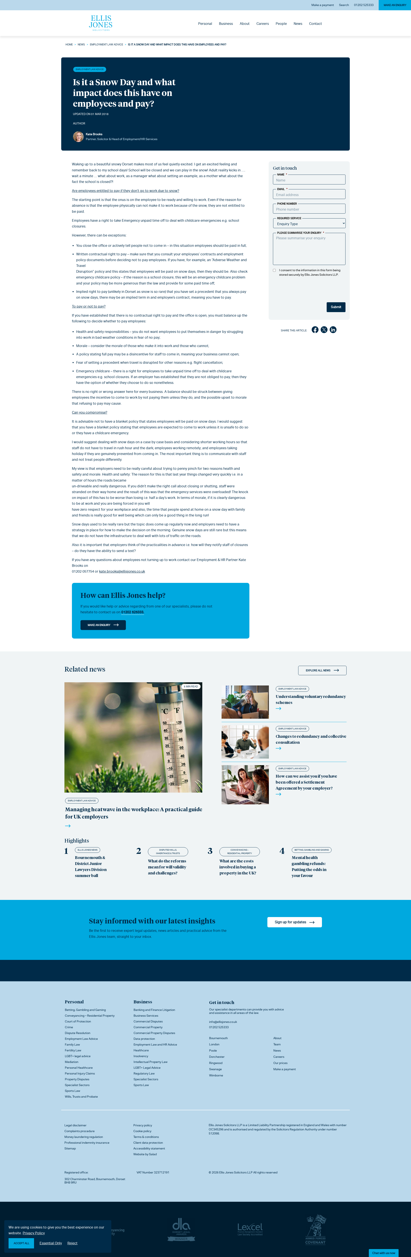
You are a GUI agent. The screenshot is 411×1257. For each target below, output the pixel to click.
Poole (213, 1050)
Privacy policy (142, 1125)
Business (226, 24)
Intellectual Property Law (150, 1062)
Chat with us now (383, 1253)
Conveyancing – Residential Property (90, 1015)
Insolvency (141, 1056)
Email (282, 189)
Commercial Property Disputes (154, 1033)
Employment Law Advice (106, 44)
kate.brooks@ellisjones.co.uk (122, 571)
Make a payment (322, 5)
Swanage (215, 1069)
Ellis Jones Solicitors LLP (225, 1125)
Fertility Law (73, 1050)
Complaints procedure (79, 1131)
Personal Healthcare (79, 1067)
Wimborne (216, 1075)
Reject (72, 1243)
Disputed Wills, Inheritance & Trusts (168, 851)
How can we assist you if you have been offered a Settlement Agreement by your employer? (306, 782)
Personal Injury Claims (80, 1073)
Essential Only (51, 1243)
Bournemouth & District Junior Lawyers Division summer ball (91, 866)
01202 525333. (132, 612)
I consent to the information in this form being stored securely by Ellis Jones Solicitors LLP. (309, 272)
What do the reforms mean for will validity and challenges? (167, 866)
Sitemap (70, 1148)
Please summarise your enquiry (300, 232)
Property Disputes (77, 1079)
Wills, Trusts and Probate (81, 1096)
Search (344, 5)
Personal (205, 24)
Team (277, 1044)
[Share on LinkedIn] (333, 330)
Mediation (71, 1062)
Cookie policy (142, 1131)
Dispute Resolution (77, 1033)
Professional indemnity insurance (86, 1142)
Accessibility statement (149, 1148)
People (281, 24)
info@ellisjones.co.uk (223, 1022)
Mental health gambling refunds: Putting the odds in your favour (309, 866)
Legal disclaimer (75, 1125)
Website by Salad (145, 1154)
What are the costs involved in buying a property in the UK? (237, 866)
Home (69, 44)
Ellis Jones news (87, 850)
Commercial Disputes (148, 1021)
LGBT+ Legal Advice (147, 1067)
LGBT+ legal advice (78, 1056)
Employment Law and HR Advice (155, 1044)
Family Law (72, 1044)
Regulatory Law (144, 1073)
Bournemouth (218, 1038)
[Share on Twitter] (324, 330)
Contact (315, 24)
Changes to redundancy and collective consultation (311, 739)
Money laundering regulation (83, 1137)
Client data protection (148, 1142)
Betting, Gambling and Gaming (312, 850)
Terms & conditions (146, 1137)
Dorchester (217, 1056)
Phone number (287, 203)
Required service (289, 218)
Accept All (21, 1243)
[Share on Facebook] (315, 330)
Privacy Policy (34, 1233)
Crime (69, 1027)
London (214, 1044)
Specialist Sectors (77, 1085)
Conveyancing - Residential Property (239, 851)
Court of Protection (78, 1021)
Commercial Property (148, 1027)
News (298, 24)
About (245, 24)
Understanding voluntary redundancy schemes (311, 699)
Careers (262, 24)
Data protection (144, 1038)
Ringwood (215, 1063)
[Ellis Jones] (100, 23)
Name (282, 174)
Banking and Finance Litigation (154, 1010)
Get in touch (221, 1002)
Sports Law (72, 1090)
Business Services (146, 1015)
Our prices (280, 1063)
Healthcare (141, 1050)
